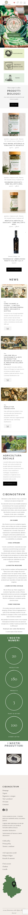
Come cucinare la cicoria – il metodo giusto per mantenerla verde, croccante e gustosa (13, 307)
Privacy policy (6, 844)
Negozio (4, 793)
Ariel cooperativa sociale (9, 853)
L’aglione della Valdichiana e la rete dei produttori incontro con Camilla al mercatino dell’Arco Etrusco (12, 825)
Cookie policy (6, 841)
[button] (14, 105)
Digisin (18, 910)
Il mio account (6, 864)
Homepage (5, 790)
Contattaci (5, 804)
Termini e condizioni (8, 846)
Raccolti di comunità (8, 858)
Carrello (4, 869)
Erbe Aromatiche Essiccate (10, 141)
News (5, 302)
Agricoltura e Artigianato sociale (11, 139)
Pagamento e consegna (8, 796)
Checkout (5, 866)
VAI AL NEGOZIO (14, 35)
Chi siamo (5, 802)
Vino (19, 256)
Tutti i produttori (7, 799)
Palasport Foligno (7, 856)
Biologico (15, 256)
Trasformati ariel (20, 141)
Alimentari (21, 139)
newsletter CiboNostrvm (9, 830)
